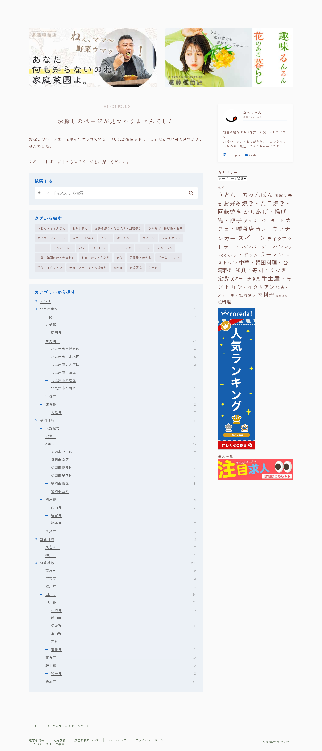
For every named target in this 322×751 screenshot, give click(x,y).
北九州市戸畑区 (123, 372)
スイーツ (149, 238)
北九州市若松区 (123, 380)
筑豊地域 (118, 562)
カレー (105, 238)
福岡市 (120, 443)
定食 (119, 258)
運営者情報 (37, 740)
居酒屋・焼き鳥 (140, 258)
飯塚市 (120, 681)
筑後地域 (118, 539)
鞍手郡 (120, 665)
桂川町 (120, 586)
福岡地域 (118, 420)
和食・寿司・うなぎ (96, 258)
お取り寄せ (80, 228)
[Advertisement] (255, 528)
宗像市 (120, 436)
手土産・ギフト (169, 258)
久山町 (123, 507)
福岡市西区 (123, 491)
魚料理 (153, 267)
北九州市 (120, 341)
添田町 (123, 617)
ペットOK (99, 248)
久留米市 (120, 547)
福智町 (123, 625)
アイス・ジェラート (51, 238)
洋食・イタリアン (49, 267)
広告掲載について (86, 740)
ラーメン (144, 248)
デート (42, 248)
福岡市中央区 (123, 451)
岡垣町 (123, 412)
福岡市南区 (123, 459)
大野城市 (120, 428)
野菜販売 (136, 267)
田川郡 (120, 602)
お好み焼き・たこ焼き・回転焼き (118, 228)
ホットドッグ (121, 248)
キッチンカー (126, 238)
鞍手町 (123, 673)
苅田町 (123, 332)
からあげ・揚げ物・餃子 (165, 228)
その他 (118, 301)
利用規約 (59, 740)
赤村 (123, 641)
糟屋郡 (120, 499)
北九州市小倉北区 (123, 356)
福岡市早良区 (123, 475)
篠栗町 (123, 522)
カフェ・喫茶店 (83, 238)
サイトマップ (117, 740)
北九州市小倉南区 (123, 364)
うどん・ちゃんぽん (51, 228)
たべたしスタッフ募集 (49, 744)
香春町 (123, 649)
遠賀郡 (120, 404)
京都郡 (120, 324)
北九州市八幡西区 (123, 348)
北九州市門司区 (123, 388)
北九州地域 (118, 308)
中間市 (120, 317)
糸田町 (123, 633)
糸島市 (120, 531)
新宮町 (123, 515)
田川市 (120, 594)
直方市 (120, 657)
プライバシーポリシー (151, 740)
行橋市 (120, 396)
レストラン (165, 248)
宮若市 (120, 578)
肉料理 (118, 267)
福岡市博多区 (123, 467)
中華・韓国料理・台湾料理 (56, 258)
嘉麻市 (120, 570)
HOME (33, 726)
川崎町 (123, 610)
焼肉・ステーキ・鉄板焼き (88, 267)
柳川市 (120, 555)
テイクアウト (171, 238)
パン (82, 248)
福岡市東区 (123, 483)
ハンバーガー (63, 248)
